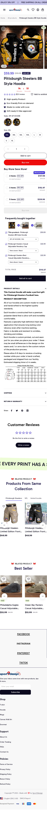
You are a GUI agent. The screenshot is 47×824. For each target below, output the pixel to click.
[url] (23, 634)
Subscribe (15, 692)
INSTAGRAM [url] (23, 643)
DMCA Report (25, 798)
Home (3, 18)
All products (12, 18)
